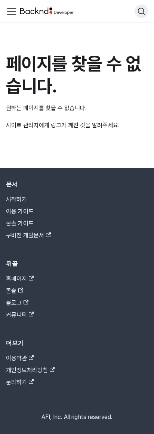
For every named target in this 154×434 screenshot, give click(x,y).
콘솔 (11, 290)
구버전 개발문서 (25, 235)
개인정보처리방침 (27, 370)
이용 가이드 (20, 211)
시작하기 (16, 199)
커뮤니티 (16, 314)
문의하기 (16, 382)
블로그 (14, 302)
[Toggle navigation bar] (11, 11)
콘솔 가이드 (20, 223)
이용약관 (16, 358)
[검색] (141, 11)
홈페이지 (16, 278)
